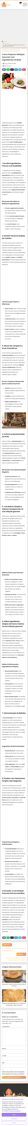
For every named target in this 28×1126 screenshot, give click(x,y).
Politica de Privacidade (14, 1111)
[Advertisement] (14, 25)
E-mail (4, 1056)
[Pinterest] (24, 69)
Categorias (15, 50)
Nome (4, 1048)
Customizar (14, 1118)
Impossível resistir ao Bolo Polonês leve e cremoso (14, 985)
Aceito (14, 1114)
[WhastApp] (8, 69)
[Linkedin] (16, 69)
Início (5, 41)
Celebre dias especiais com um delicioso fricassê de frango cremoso (14, 1004)
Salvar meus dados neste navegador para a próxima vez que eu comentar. (13, 1073)
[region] (14, 1111)
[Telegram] (20, 69)
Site (3, 1063)
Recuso (14, 1123)
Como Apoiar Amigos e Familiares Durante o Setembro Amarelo (16, 959)
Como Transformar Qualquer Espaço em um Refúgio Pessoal (14, 949)
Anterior (7, 945)
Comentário (6, 1026)
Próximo (21, 954)
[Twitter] (12, 69)
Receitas (6, 43)
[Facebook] (4, 69)
